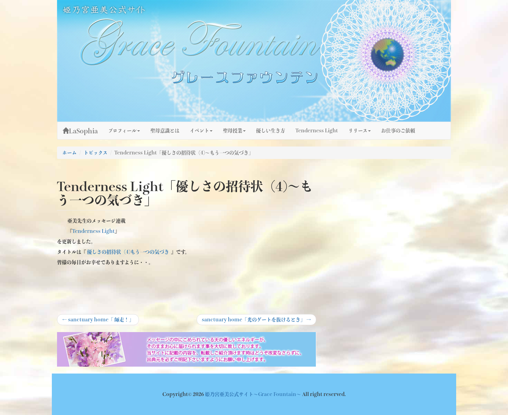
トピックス (95, 152)
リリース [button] (357, 130)
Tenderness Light (316, 130)
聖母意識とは (164, 130)
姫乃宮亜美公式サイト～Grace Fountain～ (253, 394)
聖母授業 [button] (232, 130)
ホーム (69, 152)
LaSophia (83, 131)
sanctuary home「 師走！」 (98, 321)
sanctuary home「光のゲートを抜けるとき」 (256, 321)
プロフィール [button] (122, 130)
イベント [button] (199, 130)
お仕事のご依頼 (398, 130)
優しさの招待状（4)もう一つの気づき (128, 251)
